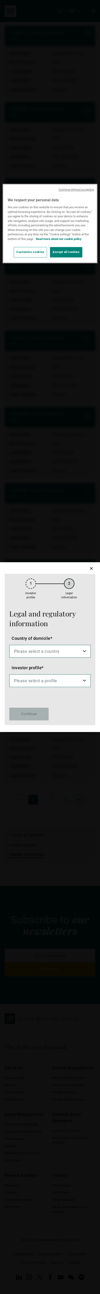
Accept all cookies (66, 252)
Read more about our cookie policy (59, 239)
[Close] (91, 568)
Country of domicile (31, 638)
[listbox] (50, 651)
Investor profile (27, 667)
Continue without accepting (76, 189)
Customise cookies (30, 252)
